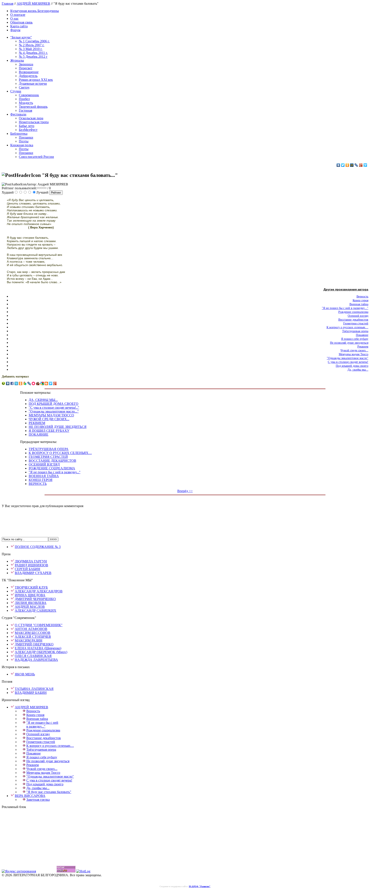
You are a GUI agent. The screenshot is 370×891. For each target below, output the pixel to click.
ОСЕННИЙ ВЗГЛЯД (44, 464)
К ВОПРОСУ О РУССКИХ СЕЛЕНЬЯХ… (60, 453)
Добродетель (28, 76)
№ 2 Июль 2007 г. (31, 45)
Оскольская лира (31, 118)
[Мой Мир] (352, 165)
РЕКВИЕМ (37, 423)
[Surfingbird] (365, 165)
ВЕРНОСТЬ (38, 483)
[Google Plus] (361, 165)
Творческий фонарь (33, 106)
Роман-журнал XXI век (36, 79)
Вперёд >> (185, 491)
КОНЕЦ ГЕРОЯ (40, 480)
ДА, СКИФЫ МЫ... (43, 400)
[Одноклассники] (347, 165)
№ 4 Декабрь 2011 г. (33, 53)
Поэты (23, 141)
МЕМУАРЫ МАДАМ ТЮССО (51, 415)
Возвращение (29, 72)
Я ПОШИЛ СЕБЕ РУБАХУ (49, 430)
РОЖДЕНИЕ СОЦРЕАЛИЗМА (52, 468)
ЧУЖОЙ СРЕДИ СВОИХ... (49, 419)
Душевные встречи (33, 83)
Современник (29, 95)
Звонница (26, 64)
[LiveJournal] (356, 165)
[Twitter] (343, 165)
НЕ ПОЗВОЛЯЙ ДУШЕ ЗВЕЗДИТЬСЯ (58, 427)
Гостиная (25, 110)
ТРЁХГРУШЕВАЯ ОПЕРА (49, 449)
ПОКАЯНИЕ (38, 434)
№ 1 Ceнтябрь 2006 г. (34, 41)
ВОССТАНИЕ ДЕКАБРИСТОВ (52, 460)
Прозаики (26, 137)
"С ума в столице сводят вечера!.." (54, 407)
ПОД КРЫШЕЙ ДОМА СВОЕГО (53, 404)
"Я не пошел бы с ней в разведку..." (55, 472)
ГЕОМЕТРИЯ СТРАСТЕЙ (48, 457)
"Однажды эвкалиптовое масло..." (54, 411)
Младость (26, 103)
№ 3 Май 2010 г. (30, 49)
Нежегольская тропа (34, 122)
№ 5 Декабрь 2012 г (33, 56)
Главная (7, 3)
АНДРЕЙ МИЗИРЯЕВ (33, 3)
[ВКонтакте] (338, 165)
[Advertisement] (185, 517)
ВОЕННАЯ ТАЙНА (44, 476)
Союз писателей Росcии (36, 156)
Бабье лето (26, 126)
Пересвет (25, 68)
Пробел (24, 99)
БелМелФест (28, 130)
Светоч (24, 87)
